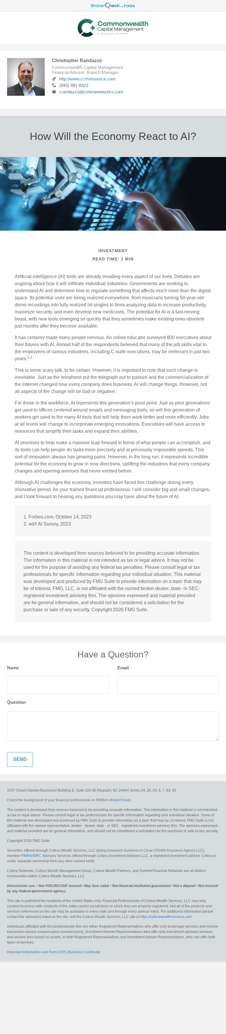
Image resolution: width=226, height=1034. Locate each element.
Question (16, 702)
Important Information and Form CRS (36, 952)
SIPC (37, 856)
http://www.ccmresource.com (87, 78)
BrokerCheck (120, 800)
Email (123, 667)
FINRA (26, 856)
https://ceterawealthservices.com (166, 917)
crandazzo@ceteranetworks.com (91, 91)
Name (13, 667)
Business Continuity (84, 952)
